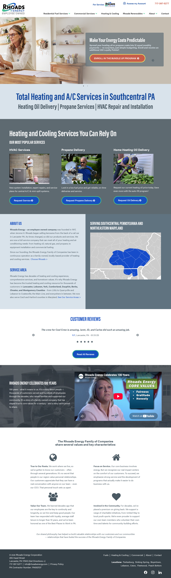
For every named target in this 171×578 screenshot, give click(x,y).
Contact (165, 13)
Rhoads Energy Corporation (29, 554)
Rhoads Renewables (133, 13)
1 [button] (83, 86)
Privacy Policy (57, 564)
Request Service (22, 200)
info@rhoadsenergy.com (36, 564)
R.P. (73, 335)
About (152, 13)
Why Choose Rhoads (28, 25)
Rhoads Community (27, 42)
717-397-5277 (162, 3)
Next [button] (153, 60)
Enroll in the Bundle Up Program (115, 58)
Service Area (24, 36)
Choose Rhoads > (39, 259)
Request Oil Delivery (128, 200)
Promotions (23, 58)
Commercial (137, 555)
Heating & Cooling (110, 13)
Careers (22, 47)
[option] (85, 50)
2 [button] (87, 86)
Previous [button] (33, 335)
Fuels (105, 555)
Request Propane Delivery (79, 200)
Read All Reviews (85, 354)
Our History (23, 31)
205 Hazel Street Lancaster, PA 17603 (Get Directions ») (27, 559)
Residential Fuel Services (55, 13)
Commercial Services (84, 13)
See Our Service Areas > (69, 297)
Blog (20, 64)
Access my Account (136, 3)
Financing (22, 53)
